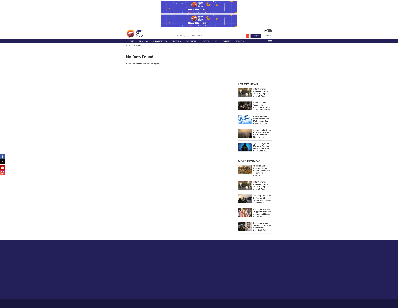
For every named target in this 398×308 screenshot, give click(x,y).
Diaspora (167, 261)
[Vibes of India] (134, 33)
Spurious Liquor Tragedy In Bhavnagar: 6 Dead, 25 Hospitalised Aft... (262, 106)
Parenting (226, 274)
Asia (167, 266)
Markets (145, 271)
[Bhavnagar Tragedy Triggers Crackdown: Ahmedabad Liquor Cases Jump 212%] (245, 212)
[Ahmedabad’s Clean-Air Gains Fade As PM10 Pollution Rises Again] (245, 133)
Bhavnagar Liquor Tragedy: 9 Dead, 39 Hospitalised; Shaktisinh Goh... (262, 226)
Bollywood (183, 264)
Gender (225, 269)
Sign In (256, 36)
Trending (131, 264)
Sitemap (181, 302)
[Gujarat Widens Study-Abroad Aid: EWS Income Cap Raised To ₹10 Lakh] (245, 119)
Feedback (161, 302)
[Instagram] (184, 36)
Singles (225, 279)
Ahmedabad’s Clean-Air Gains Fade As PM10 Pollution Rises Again (262, 133)
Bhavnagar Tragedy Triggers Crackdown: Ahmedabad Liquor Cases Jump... (262, 212)
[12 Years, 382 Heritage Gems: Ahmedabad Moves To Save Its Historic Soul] (245, 169)
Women (225, 266)
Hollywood (183, 266)
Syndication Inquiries (256, 277)
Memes (240, 274)
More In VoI (251, 261)
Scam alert (253, 269)
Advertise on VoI (255, 264)
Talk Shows (241, 266)
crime (130, 274)
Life (222, 261)
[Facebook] (181, 36)
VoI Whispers (193, 266)
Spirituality (226, 295)
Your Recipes (208, 269)
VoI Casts (240, 271)
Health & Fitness (228, 284)
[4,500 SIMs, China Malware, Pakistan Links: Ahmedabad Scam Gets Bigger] (245, 147)
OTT (181, 269)
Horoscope (227, 264)
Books (182, 271)
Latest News (132, 266)
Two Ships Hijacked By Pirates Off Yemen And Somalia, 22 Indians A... (262, 199)
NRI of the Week (172, 269)
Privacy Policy (171, 302)
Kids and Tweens (229, 287)
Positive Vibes (133, 279)
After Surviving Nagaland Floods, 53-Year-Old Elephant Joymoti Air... (262, 92)
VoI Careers (253, 279)
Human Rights (159, 261)
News (158, 264)
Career (134, 302)
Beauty (225, 292)
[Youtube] (188, 36)
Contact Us (151, 302)
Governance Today (195, 264)
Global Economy (148, 269)
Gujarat (130, 271)
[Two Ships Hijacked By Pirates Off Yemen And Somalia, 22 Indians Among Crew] (245, 199)
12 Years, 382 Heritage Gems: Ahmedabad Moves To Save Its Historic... (261, 170)
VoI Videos (241, 269)
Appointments (194, 271)
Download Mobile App (260, 304)
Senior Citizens (228, 277)
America (169, 264)
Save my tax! (147, 274)
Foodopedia (206, 261)
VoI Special (132, 277)
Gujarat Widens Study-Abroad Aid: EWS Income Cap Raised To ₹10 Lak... (262, 120)
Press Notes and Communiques (260, 266)
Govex (189, 261)
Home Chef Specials (211, 264)
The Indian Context (134, 269)
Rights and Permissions (257, 282)
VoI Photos (241, 277)
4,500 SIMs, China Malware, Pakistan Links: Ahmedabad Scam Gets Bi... (261, 147)
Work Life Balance (229, 282)
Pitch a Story (253, 271)
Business (144, 261)
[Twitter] (177, 36)
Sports (225, 289)
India (144, 264)
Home (128, 45)
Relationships (227, 271)
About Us (143, 302)
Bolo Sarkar (193, 269)
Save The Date (242, 264)
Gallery (237, 261)
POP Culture (182, 261)
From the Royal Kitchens (212, 266)
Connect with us (260, 250)
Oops (251, 274)
